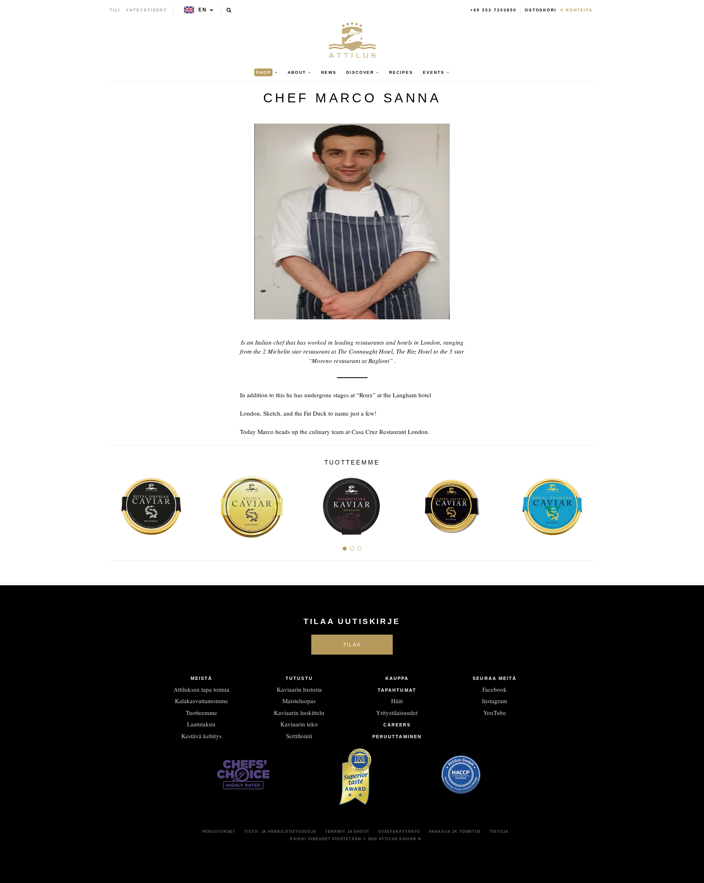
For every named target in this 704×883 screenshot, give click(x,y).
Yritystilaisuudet (397, 712)
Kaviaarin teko (299, 724)
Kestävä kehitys (201, 736)
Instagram (494, 701)
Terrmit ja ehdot (347, 832)
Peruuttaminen (397, 736)
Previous (117, 503)
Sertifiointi (299, 736)
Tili (115, 10)
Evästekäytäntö (399, 832)
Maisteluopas (299, 701)
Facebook (494, 689)
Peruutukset (218, 832)
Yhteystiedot (146, 10)
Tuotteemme (201, 712)
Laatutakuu (201, 724)
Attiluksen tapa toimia (201, 689)
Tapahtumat (397, 690)
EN (202, 10)
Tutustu (299, 678)
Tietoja (499, 832)
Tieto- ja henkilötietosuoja (280, 832)
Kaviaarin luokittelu (299, 712)
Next (587, 503)
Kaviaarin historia (299, 689)
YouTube (494, 712)
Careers (397, 724)
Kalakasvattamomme (201, 701)
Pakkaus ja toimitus (455, 832)
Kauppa (397, 678)
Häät (397, 701)
